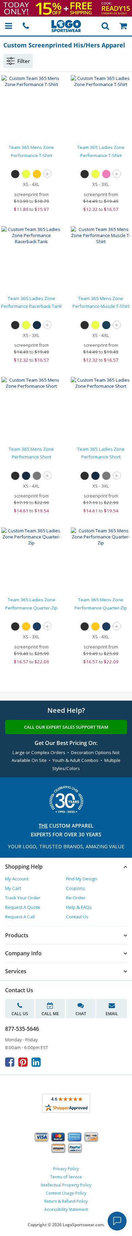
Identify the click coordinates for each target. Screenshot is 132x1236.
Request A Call (20, 917)
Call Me (50, 1014)
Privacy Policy (66, 1169)
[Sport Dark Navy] (36, 325)
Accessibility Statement (66, 1209)
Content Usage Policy (66, 1193)
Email (112, 1014)
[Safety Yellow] (26, 174)
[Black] (15, 174)
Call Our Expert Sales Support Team (66, 727)
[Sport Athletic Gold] (36, 174)
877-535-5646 (22, 1028)
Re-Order (75, 898)
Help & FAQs (79, 907)
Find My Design (81, 879)
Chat (80, 1014)
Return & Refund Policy (66, 1201)
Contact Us (77, 917)
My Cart (13, 888)
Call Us (20, 1014)
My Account (16, 879)
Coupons (75, 888)
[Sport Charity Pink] (106, 174)
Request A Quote (22, 907)
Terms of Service (66, 1177)
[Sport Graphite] (36, 475)
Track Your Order (22, 898)
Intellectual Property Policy (66, 1185)
